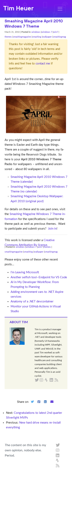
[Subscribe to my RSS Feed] (61, 380)
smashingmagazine (22, 37)
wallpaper (47, 37)
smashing (36, 37)
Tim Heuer (18, 8)
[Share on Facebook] (39, 405)
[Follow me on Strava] (58, 460)
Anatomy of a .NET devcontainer (32, 301)
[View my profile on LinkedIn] (58, 455)
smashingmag (59, 37)
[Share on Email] (52, 405)
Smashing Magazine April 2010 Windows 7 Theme (34, 23)
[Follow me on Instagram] (58, 450)
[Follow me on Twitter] (58, 445)
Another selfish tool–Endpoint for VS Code (39, 277)
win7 (55, 32)
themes (8, 37)
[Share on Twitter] (32, 405)
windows (35, 32)
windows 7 (46, 32)
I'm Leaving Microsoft (25, 272)
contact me (43, 63)
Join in (52, 228)
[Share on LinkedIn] (45, 405)
